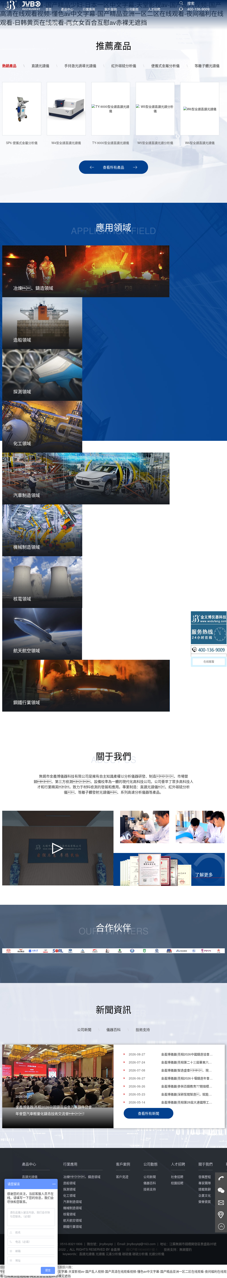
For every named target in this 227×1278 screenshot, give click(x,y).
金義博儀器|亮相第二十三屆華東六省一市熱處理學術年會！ (187, 1062)
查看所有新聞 (148, 1113)
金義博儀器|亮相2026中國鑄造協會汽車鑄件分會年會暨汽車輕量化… (187, 1054)
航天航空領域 (72, 1220)
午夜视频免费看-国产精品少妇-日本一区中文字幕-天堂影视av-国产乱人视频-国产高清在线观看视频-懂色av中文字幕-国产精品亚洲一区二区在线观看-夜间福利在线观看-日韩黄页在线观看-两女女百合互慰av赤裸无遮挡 (113, 1273)
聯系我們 (73, 23)
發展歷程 (204, 1176)
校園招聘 (177, 1183)
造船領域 (69, 1183)
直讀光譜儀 (40, 65)
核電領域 (69, 1214)
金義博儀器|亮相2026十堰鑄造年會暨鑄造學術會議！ (187, 1078)
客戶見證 (122, 1176)
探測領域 (69, 1189)
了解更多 (204, 874)
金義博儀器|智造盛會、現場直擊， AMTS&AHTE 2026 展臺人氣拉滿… (187, 1070)
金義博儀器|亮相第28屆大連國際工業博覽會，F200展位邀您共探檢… (187, 1102)
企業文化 (204, 1195)
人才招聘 (154, 9)
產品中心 (67, 9)
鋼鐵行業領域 (72, 1226)
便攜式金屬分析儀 (165, 65)
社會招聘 (177, 1176)
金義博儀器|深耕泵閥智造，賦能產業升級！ (187, 1094)
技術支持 (143, 1029)
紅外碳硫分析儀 (123, 65)
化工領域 (69, 1195)
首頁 (48, 9)
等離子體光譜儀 (207, 65)
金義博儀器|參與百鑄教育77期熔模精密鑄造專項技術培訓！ (187, 1086)
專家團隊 (204, 1183)
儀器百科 (113, 1029)
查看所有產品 (113, 167)
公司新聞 (84, 1029)
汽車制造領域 (72, 1201)
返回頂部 (221, 1226)
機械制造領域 (72, 1208)
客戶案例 (110, 9)
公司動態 (132, 9)
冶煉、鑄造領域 (81, 1176)
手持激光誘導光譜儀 (80, 65)
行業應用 (89, 9)
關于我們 (51, 23)
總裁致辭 (204, 1189)
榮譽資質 (204, 1201)
